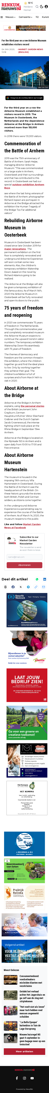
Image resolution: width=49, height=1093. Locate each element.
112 (37, 17)
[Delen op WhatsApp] (37, 579)
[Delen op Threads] (5, 587)
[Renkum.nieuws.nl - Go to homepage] (24, 1070)
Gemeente (24, 17)
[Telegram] (28, 587)
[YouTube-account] (32, 1078)
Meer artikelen (24, 1051)
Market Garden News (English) (30, 50)
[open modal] (46, 6)
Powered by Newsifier (24, 1089)
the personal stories (32, 406)
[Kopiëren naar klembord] (36, 587)
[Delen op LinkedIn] (44, 579)
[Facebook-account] (17, 1078)
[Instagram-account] (24, 1078)
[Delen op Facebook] (13, 587)
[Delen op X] (20, 587)
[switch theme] (42, 7)
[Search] (37, 6)
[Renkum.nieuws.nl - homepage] (11, 7)
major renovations (15, 249)
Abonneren (24, 565)
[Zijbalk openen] (1, 17)
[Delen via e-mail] (43, 587)
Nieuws (9, 17)
